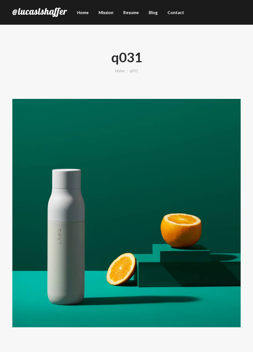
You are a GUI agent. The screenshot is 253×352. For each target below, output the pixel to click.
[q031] (126, 213)
